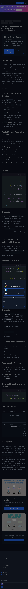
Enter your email (6, 299)
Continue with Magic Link (14, 305)
